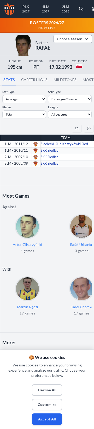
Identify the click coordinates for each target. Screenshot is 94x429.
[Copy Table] (77, 128)
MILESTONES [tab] (65, 79)
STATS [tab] (9, 79)
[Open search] (81, 9)
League (53, 107)
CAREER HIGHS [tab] (34, 79)
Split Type (54, 92)
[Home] (9, 9)
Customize (47, 404)
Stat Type (8, 92)
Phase (6, 107)
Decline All (47, 390)
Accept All (47, 419)
